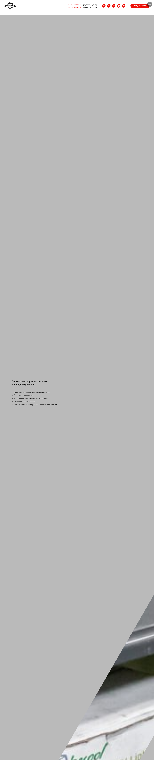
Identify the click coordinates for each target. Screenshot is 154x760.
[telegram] (113, 6)
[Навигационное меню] (149, 4)
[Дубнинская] (108, 6)
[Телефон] (104, 6)
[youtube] (123, 6)
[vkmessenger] (118, 6)
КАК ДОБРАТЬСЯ (140, 6)
